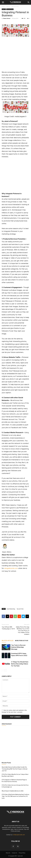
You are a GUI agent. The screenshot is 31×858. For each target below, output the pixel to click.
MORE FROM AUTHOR (21, 640)
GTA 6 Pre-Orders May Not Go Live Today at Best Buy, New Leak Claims (15, 775)
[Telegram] (23, 616)
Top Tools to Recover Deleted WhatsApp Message (18, 647)
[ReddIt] (19, 616)
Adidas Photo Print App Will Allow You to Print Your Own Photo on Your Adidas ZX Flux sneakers (22, 630)
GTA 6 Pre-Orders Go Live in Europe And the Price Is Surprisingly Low (15, 786)
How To (8, 6)
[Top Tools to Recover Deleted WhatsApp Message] (6, 647)
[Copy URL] (27, 616)
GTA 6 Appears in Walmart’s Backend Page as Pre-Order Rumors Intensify (14, 780)
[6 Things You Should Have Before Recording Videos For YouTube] (6, 664)
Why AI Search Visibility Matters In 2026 (12, 791)
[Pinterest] (11, 616)
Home (3, 6)
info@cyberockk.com (19, 834)
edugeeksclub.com (11, 568)
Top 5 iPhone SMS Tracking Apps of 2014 (8, 628)
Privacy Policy (22, 853)
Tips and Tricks (15, 6)
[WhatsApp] (15, 616)
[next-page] (5, 670)
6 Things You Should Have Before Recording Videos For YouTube (19, 664)
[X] (7, 616)
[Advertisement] (15, 54)
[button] (3, 2)
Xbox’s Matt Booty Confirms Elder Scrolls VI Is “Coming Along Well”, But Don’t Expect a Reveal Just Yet (14, 768)
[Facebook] (3, 616)
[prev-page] (3, 670)
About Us (8, 853)
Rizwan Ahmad (6, 18)
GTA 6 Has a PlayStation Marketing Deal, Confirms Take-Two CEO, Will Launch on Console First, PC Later (15, 796)
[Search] (28, 2)
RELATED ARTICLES (7, 640)
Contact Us (14, 853)
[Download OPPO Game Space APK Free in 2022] (6, 656)
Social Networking (11, 609)
